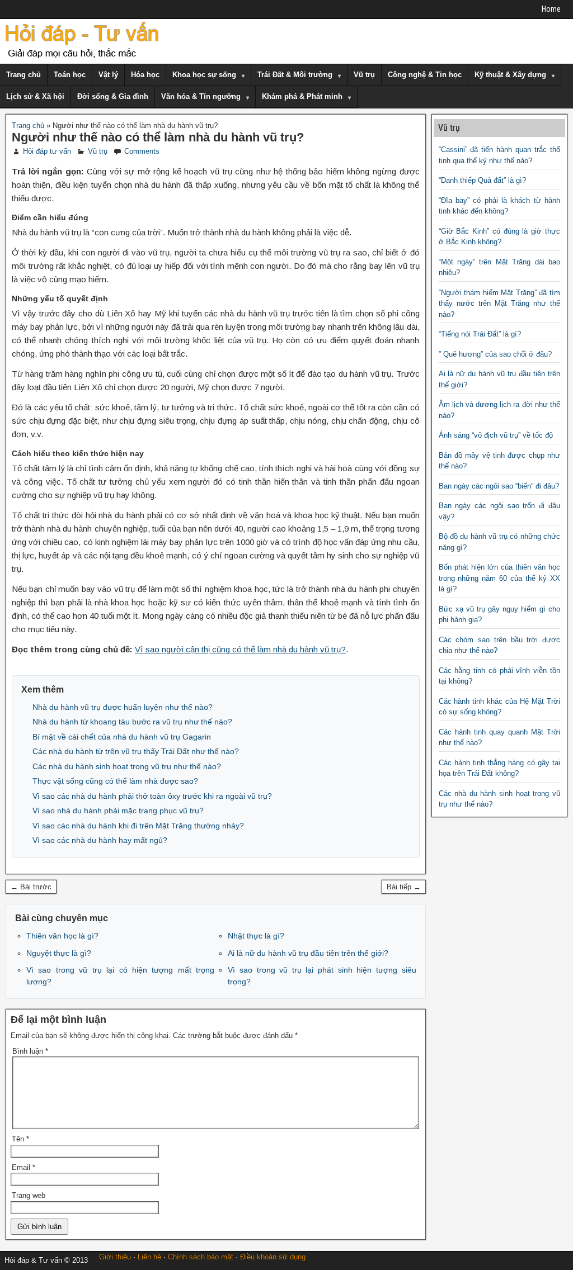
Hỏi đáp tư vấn (47, 151)
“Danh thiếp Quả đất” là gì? (482, 180)
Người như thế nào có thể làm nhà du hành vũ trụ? (158, 137)
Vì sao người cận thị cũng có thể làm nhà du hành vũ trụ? (240, 649)
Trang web (28, 1195)
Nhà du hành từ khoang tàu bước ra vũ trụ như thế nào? (132, 721)
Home (551, 8)
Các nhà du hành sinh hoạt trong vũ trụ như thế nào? (126, 766)
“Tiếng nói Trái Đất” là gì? (480, 334)
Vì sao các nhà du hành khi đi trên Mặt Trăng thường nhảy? (138, 825)
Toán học (70, 74)
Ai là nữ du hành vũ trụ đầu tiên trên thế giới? (308, 953)
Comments (141, 151)
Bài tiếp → (404, 887)
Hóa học (145, 74)
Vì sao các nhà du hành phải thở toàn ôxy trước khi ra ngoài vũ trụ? (152, 796)
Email (23, 1167)
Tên (20, 1139)
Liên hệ (149, 1257)
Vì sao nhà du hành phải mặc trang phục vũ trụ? (118, 810)
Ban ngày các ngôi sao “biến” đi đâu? (499, 486)
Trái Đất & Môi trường (294, 74)
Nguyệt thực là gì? (58, 953)
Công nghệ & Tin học (425, 74)
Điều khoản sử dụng (273, 1257)
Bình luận (30, 1051)
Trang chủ (23, 74)
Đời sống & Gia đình (112, 96)
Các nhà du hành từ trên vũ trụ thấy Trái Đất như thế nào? (135, 751)
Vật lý (108, 74)
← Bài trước (31, 887)
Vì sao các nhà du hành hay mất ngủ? (99, 840)
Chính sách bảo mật (200, 1257)
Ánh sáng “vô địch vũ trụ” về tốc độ (496, 435)
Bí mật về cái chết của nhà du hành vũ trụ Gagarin (121, 736)
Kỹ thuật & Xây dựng (510, 74)
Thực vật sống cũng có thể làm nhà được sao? (115, 780)
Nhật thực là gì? (256, 935)
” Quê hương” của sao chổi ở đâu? (495, 354)
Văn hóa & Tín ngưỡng (201, 96)
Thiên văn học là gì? (62, 935)
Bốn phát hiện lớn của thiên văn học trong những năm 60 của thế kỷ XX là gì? (500, 578)
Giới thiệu (115, 1257)
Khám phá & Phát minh (302, 96)
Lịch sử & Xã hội (35, 96)
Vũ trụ (364, 74)
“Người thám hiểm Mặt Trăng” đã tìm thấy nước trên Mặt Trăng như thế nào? (500, 303)
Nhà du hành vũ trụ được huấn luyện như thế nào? (122, 707)
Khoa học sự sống (204, 74)
